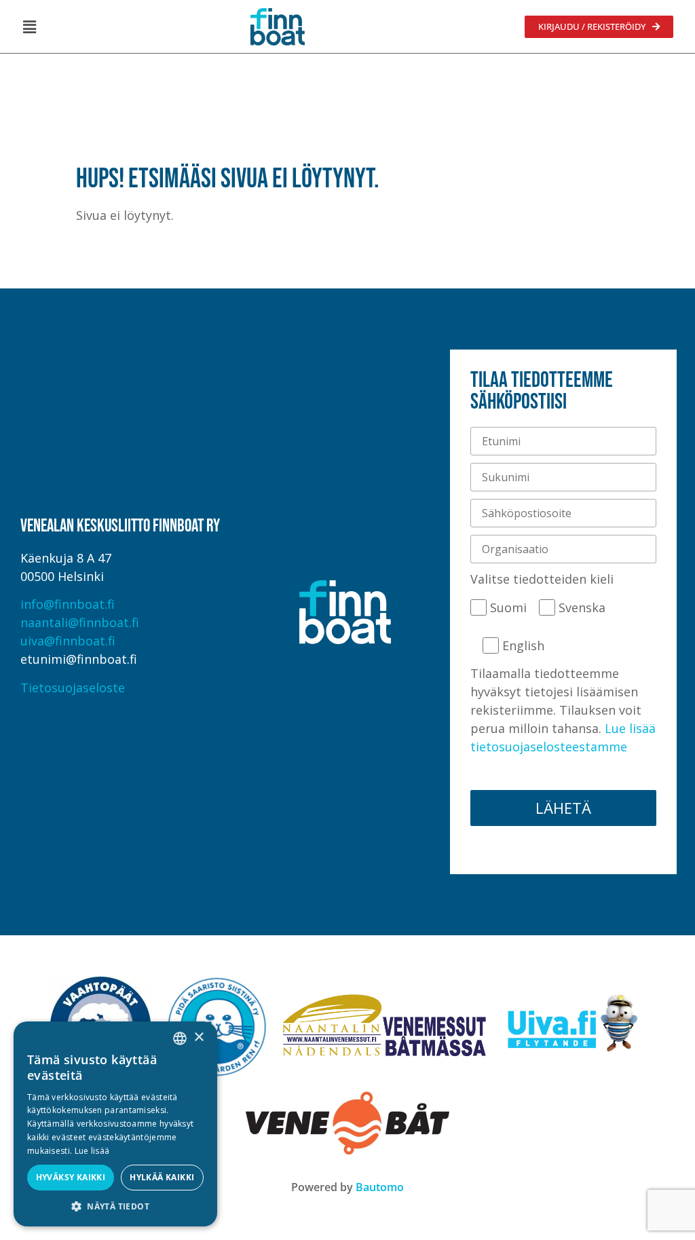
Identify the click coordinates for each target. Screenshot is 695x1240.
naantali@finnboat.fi (79, 622)
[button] (29, 26)
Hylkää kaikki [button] (162, 1177)
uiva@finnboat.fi (67, 641)
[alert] (115, 1123)
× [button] (198, 1037)
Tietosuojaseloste (72, 687)
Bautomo (380, 1187)
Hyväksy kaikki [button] (71, 1177)
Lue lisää (92, 1151)
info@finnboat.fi (67, 604)
